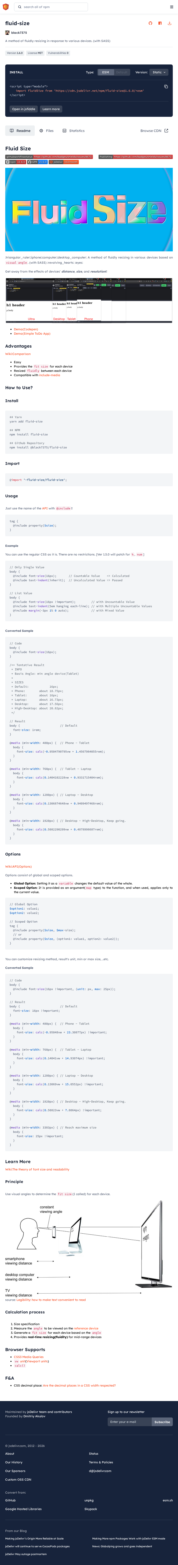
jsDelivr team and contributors (49, 1412)
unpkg (89, 1500)
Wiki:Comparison (18, 354)
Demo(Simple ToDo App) (32, 333)
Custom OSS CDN (18, 1480)
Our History (13, 1462)
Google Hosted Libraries (23, 1509)
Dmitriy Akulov (34, 1416)
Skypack (90, 1509)
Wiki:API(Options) (18, 866)
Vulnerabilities (58, 53)
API (45, 508)
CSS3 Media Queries (29, 1357)
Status (93, 1454)
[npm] (160, 23)
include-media (49, 375)
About (9, 1454)
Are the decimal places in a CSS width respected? (79, 1385)
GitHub (10, 1500)
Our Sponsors (15, 1471)
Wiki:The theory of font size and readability (37, 1169)
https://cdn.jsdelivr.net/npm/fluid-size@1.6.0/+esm (99, 91)
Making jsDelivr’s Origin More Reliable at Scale (34, 1538)
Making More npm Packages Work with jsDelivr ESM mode (128, 1538)
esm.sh (168, 1500)
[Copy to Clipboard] (166, 86)
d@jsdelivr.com (100, 1471)
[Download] (169, 23)
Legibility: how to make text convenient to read (51, 1300)
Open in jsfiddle (23, 109)
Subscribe (162, 1422)
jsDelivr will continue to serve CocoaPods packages (37, 1546)
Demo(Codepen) (26, 329)
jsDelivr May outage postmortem (26, 1554)
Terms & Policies (101, 1462)
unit (20, 1361)
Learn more (51, 109)
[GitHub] (150, 23)
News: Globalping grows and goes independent (122, 1546)
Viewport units (37, 1361)
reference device (86, 1328)
